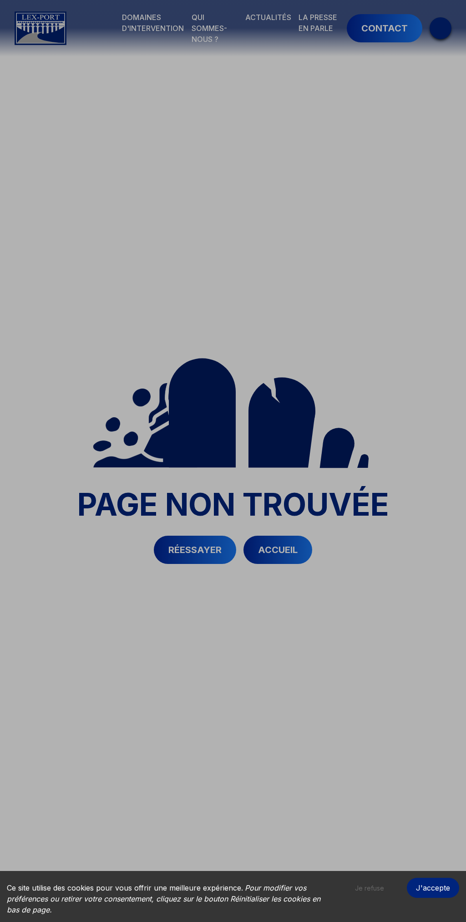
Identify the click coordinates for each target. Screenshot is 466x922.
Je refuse (369, 888)
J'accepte (433, 887)
